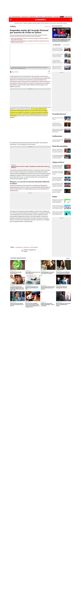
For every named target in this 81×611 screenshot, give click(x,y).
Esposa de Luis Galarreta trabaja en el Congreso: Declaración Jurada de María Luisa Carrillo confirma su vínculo (30, 41)
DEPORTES (46, 23)
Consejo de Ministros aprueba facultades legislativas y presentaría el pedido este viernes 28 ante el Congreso (57, 63)
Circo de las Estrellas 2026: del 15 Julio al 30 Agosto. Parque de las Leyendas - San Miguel (57, 167)
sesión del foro (13, 78)
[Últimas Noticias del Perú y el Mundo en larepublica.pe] (40, 20)
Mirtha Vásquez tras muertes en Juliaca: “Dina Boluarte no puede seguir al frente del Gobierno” (30, 167)
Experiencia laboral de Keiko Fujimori (58, 118)
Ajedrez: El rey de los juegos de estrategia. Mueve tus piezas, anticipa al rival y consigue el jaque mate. (57, 213)
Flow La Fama (56, 16)
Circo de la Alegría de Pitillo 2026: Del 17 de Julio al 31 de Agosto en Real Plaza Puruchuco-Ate (57, 185)
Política (13, 26)
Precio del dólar (25, 16)
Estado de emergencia (16, 16)
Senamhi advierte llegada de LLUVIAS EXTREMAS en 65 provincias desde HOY (58, 156)
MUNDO (38, 23)
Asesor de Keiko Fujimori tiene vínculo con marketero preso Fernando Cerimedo (57, 49)
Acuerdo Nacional (19, 247)
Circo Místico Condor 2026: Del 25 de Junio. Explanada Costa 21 (57, 173)
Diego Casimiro (15, 71)
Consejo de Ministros (48, 16)
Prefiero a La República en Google (30, 250)
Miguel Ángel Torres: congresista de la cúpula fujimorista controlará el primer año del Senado (57, 125)
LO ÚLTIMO (16, 23)
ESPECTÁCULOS (53, 23)
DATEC (61, 23)
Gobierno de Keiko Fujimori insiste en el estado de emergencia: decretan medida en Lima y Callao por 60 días (29, 39)
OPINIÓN (25, 23)
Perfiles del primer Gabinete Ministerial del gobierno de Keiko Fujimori (57, 130)
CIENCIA (42, 23)
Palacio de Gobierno (34, 247)
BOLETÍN (65, 23)
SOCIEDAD (34, 23)
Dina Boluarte (26, 247)
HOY (10, 16)
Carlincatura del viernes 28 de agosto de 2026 (57, 140)
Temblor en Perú (33, 16)
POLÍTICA (21, 23)
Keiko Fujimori (40, 16)
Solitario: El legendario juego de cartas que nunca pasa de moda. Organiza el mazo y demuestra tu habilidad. (58, 207)
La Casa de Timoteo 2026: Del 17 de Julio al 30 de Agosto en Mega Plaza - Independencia (57, 179)
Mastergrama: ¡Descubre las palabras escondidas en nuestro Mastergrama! (58, 201)
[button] (10, 19)
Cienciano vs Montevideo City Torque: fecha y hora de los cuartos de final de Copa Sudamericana (57, 151)
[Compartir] (49, 71)
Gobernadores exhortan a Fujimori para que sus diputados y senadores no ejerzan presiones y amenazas (57, 69)
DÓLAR (58, 23)
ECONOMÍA (29, 23)
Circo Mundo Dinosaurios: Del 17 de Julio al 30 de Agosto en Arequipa (57, 191)
